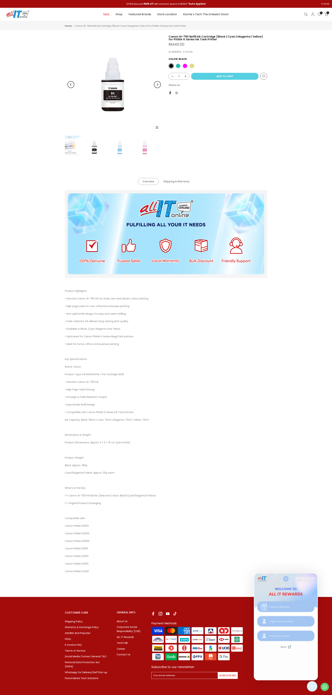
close (7, 4)
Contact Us (123, 654)
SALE (106, 14)
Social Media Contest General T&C (86, 656)
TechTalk (122, 643)
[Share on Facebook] (170, 93)
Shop (119, 14)
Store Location (167, 14)
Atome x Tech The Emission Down (206, 14)
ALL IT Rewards (125, 637)
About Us (122, 621)
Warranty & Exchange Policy (82, 627)
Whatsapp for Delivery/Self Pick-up (86, 672)
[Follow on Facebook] (153, 614)
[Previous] (70, 84)
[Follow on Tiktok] (175, 614)
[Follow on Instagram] (160, 614)
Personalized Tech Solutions (81, 678)
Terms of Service (75, 650)
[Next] (157, 84)
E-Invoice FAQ (73, 645)
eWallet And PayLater (77, 633)
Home (68, 26)
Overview (148, 181)
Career (121, 649)
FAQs (68, 639)
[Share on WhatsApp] (176, 93)
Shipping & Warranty (176, 181)
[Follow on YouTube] (168, 614)
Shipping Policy (74, 621)
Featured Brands (139, 14)
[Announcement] (166, 4)
